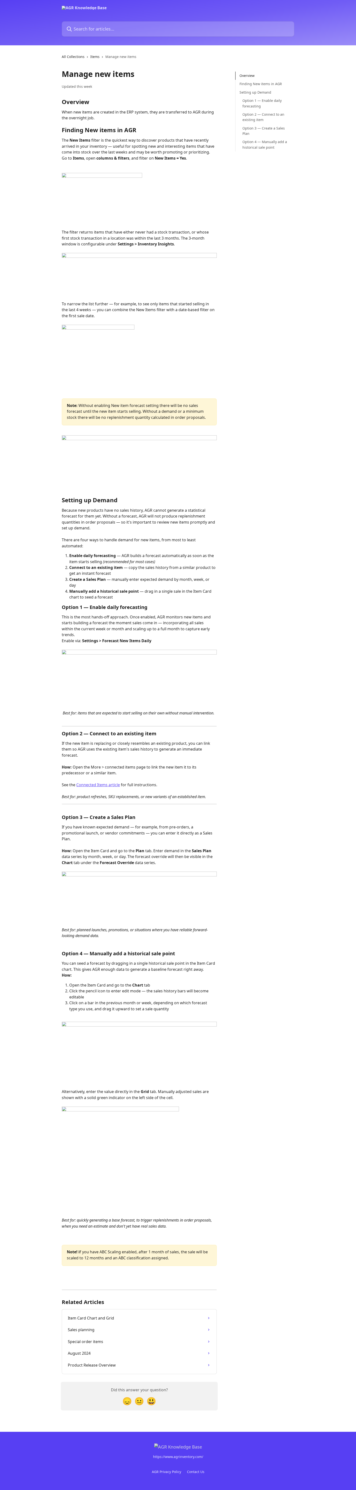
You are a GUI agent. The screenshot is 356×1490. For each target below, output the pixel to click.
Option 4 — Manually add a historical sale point (264, 144)
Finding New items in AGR (261, 83)
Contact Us (195, 1471)
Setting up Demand (255, 92)
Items (95, 56)
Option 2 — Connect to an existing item (263, 117)
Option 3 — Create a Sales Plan (263, 131)
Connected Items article (98, 784)
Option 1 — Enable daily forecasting (262, 103)
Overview (247, 75)
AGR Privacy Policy (166, 1471)
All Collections (73, 56)
